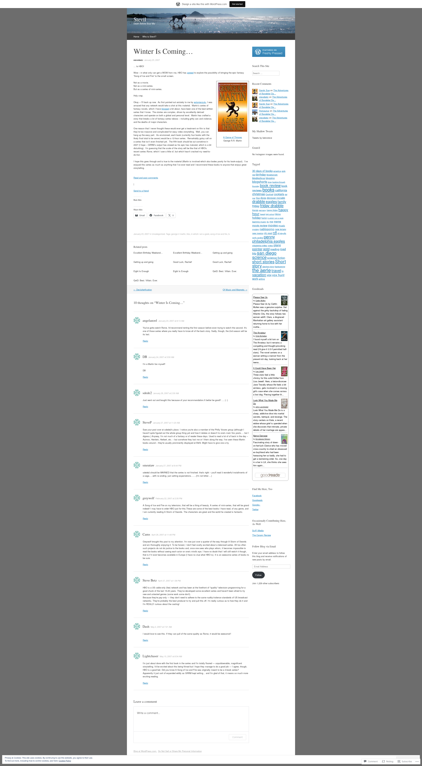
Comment (237, 737)
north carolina (257, 237)
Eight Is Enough (141, 271)
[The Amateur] (284, 340)
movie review (259, 225)
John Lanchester (262, 407)
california (281, 190)
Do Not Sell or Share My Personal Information (180, 751)
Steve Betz (150, 580)
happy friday (272, 210)
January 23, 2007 (152, 60)
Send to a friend (141, 190)
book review (270, 185)
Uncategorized (158, 233)
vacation (259, 274)
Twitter (255, 509)
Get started (237, 4)
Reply (145, 340)
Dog (258, 197)
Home (136, 36)
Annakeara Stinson (263, 439)
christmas (258, 194)
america (277, 171)
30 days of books (262, 171)
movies (273, 225)
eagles (271, 201)
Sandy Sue (264, 90)
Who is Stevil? (149, 36)
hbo (188, 233)
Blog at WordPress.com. (145, 751)
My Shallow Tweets (262, 131)
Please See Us (260, 297)
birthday (261, 174)
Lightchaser (150, 656)
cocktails (279, 194)
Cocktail (269, 194)
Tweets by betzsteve (262, 137)
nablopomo (267, 229)
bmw (270, 182)
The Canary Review (261, 535)
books (268, 189)
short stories (263, 261)
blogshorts (259, 181)
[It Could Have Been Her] (284, 375)
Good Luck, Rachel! (182, 261)
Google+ (256, 504)
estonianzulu (200, 102)
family (282, 201)
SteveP (147, 422)
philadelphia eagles (268, 241)
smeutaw (148, 465)
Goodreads (257, 500)
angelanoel (150, 320)
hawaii (262, 214)
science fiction (276, 258)
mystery (255, 229)
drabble (258, 201)
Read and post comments (146, 177)
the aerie (261, 269)
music (281, 225)
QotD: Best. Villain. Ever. (225, 271)
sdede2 (147, 393)
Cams (146, 534)
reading (274, 249)
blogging (270, 178)
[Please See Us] (284, 304)
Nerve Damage (260, 435)
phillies (270, 245)
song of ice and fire (218, 233)
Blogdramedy (272, 174)
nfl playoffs (281, 233)
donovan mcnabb (276, 197)
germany (262, 210)
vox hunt (278, 275)
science (259, 257)
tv (229, 233)
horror (264, 217)
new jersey (280, 229)
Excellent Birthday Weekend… (148, 252)
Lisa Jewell (260, 371)
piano (277, 245)
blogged (165, 108)
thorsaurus (264, 110)
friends (255, 210)
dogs (263, 197)
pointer (257, 248)
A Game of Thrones (232, 137)
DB (145, 356)
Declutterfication (143, 289)
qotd (266, 248)
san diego (266, 252)
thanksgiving (280, 266)
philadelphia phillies (259, 245)
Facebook (257, 495)
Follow (258, 575)
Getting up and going (222, 252)
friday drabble (272, 205)
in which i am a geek (200, 233)
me (271, 221)
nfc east (268, 233)
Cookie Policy (65, 760)
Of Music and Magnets (235, 289)
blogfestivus (258, 178)
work (255, 279)
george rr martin (178, 233)
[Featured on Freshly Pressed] (268, 56)
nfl (275, 232)
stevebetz (138, 60)
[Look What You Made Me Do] (284, 407)
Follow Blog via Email (264, 546)
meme (277, 221)
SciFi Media (258, 530)
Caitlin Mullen (261, 300)
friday (255, 206)
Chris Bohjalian (261, 336)
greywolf (148, 498)
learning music (259, 221)
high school (270, 214)
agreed (190, 72)
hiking (278, 214)
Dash (146, 626)
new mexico (257, 233)
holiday (256, 218)
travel (276, 270)
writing (262, 278)
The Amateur (259, 332)
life (268, 222)
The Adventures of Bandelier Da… (273, 92)
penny (269, 237)
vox (269, 275)
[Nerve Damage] (284, 443)
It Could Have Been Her (264, 368)
